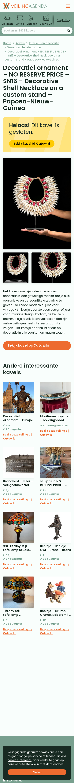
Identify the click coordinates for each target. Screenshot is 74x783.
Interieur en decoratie (44, 43)
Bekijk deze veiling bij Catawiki (17, 436)
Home (7, 43)
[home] (25, 6)
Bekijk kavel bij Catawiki (31, 143)
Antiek (20, 23)
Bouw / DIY (46, 23)
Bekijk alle (63, 20)
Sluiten (37, 772)
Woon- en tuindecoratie (24, 47)
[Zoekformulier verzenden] (68, 30)
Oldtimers (7, 23)
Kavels (20, 43)
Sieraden (32, 23)
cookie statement (19, 760)
